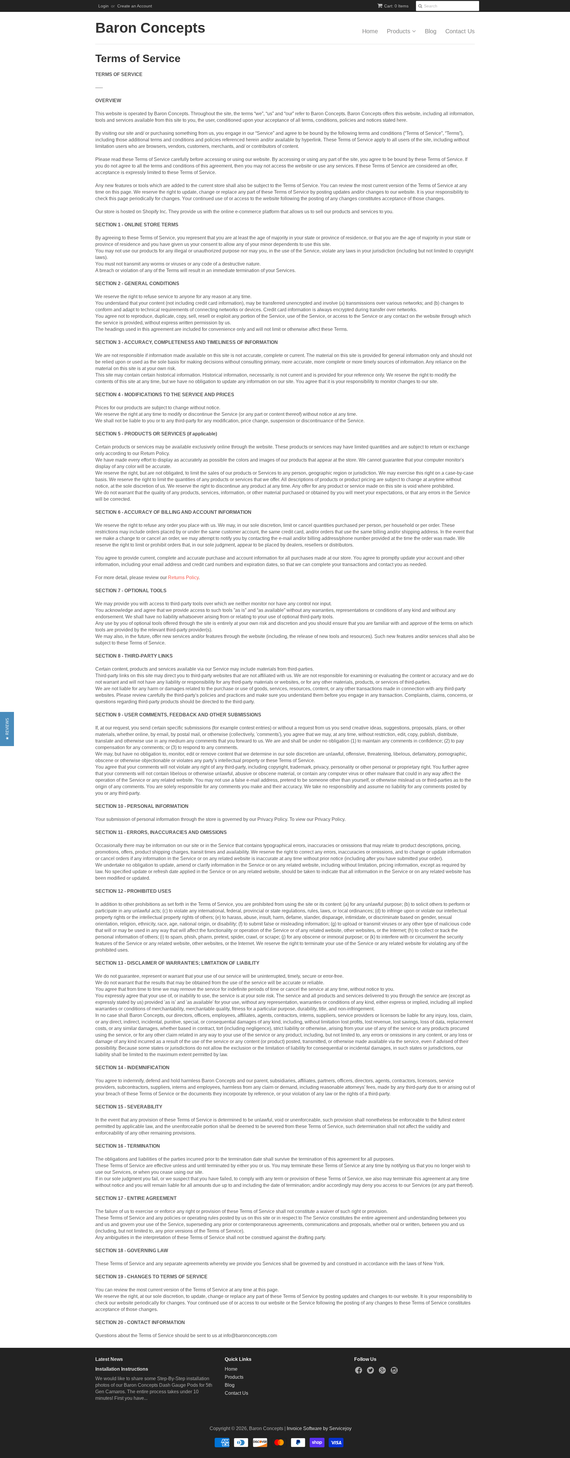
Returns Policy (183, 577)
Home (370, 31)
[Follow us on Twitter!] (371, 1372)
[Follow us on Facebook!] (359, 1372)
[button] (7, 729)
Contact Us (460, 31)
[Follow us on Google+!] (383, 1372)
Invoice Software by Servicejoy (319, 1428)
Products (399, 31)
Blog (430, 31)
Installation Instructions (121, 1369)
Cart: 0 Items (396, 6)
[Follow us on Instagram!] (395, 1372)
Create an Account (134, 6)
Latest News (109, 1359)
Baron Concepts (150, 28)
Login (103, 6)
